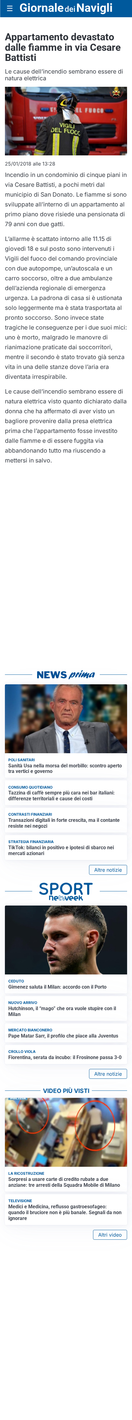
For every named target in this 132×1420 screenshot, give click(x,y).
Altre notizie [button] (108, 870)
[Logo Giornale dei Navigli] (66, 8)
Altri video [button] (110, 1235)
